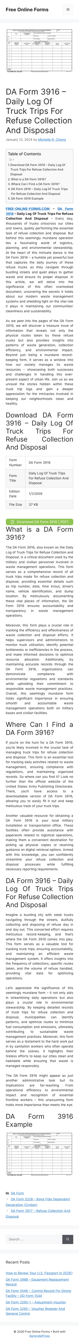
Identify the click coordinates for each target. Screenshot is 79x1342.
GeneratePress (39, 1336)
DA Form (17, 1193)
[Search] (67, 1239)
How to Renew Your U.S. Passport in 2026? (39, 1273)
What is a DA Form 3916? (28, 179)
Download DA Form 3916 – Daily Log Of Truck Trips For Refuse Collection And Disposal (37, 169)
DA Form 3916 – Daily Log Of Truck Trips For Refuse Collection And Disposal (39, 191)
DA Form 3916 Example (27, 198)
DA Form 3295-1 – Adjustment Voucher (36, 1302)
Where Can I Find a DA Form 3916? (35, 184)
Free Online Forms (27, 9)
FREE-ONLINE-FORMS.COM (28, 209)
